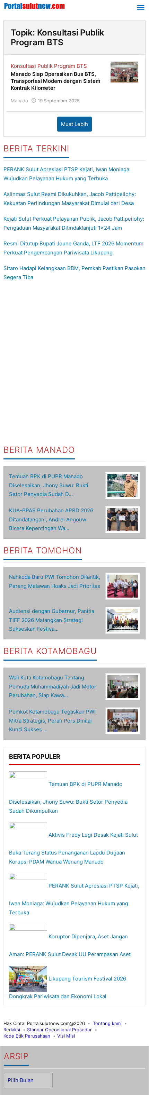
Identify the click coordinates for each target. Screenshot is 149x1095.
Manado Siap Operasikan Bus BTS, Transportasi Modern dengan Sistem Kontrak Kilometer (55, 81)
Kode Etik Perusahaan (26, 1036)
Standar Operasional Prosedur (59, 1029)
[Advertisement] (74, 363)
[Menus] (141, 8)
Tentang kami (107, 1023)
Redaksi (11, 1029)
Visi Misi (66, 1036)
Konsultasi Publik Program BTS (49, 66)
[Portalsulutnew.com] (34, 5)
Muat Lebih (74, 124)
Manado (19, 100)
